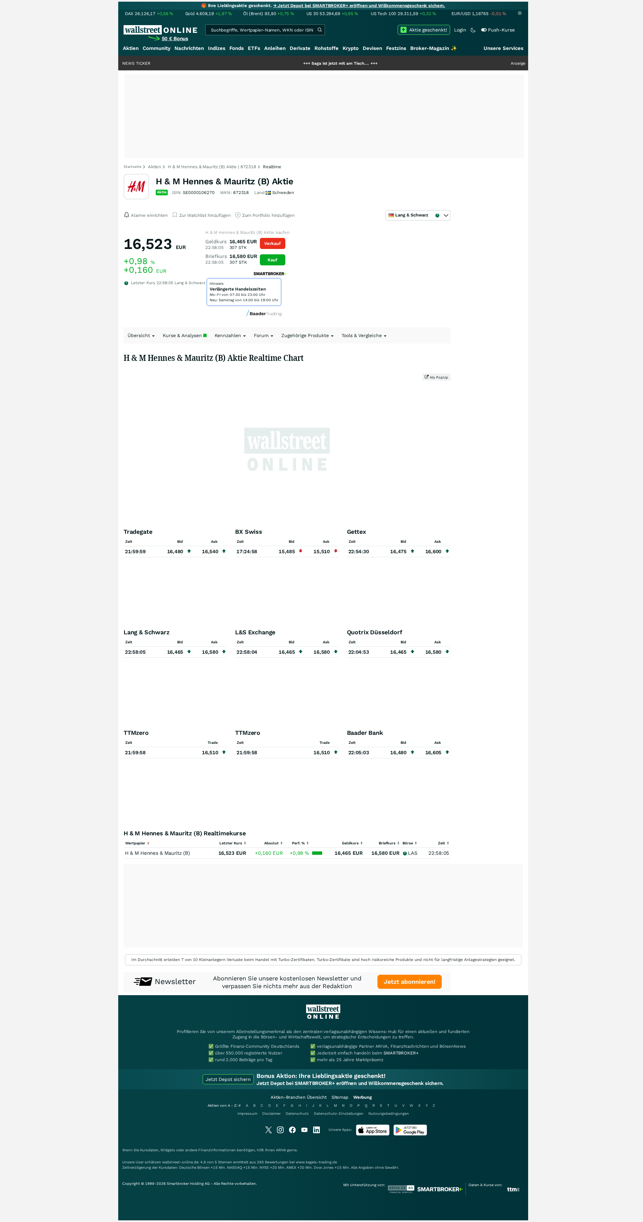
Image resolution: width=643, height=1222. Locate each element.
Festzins (396, 48)
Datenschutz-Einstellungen (338, 1113)
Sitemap (340, 1097)
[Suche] (319, 30)
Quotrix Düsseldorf (374, 632)
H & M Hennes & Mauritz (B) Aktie (224, 181)
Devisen (372, 48)
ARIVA (281, 1150)
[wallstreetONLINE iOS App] (372, 1134)
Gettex (356, 531)
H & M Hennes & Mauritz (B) (157, 853)
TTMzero (136, 732)
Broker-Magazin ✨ (433, 48)
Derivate (300, 48)
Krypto (351, 48)
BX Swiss (248, 531)
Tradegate (138, 531)
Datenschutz (297, 1113)
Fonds (236, 48)
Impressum (247, 1113)
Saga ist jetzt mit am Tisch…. (310, 63)
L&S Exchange (255, 632)
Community (156, 48)
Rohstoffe (326, 48)
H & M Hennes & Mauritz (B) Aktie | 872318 (212, 166)
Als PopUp (438, 377)
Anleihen (275, 48)
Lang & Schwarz (146, 632)
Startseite (132, 167)
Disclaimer (271, 1113)
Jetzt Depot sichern (228, 1079)
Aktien (131, 48)
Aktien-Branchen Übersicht (299, 1097)
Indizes (216, 48)
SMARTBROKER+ (400, 1052)
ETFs (254, 48)
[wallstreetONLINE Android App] (410, 1134)
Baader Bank (365, 732)
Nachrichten (189, 48)
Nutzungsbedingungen (388, 1113)
